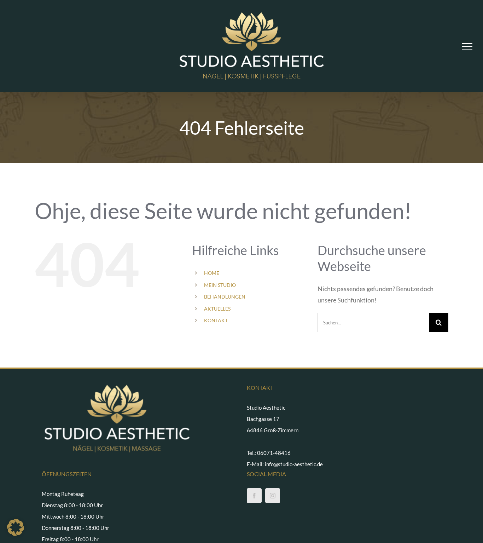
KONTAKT (216, 320)
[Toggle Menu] (467, 46)
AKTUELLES (217, 309)
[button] (15, 527)
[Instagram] (272, 495)
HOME (211, 273)
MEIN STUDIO (220, 285)
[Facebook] (254, 495)
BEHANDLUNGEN (224, 297)
